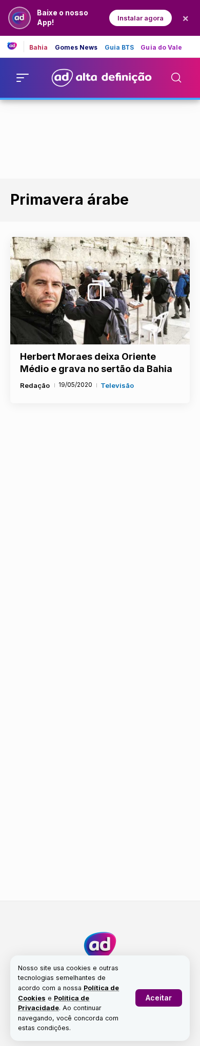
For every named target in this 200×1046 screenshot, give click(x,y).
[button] (158, 998)
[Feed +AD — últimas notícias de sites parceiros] (15, 46)
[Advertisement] (100, 137)
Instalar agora (140, 18)
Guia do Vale (161, 48)
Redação (35, 385)
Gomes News (76, 48)
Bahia (38, 48)
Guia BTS (119, 48)
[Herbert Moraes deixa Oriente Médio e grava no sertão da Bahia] (100, 290)
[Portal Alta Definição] (100, 945)
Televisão (117, 385)
